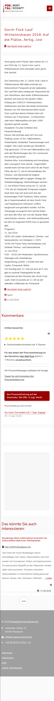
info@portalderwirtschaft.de (18, 637)
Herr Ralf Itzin (27, 356)
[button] (27, 585)
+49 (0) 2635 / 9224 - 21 (18, 642)
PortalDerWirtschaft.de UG (24, 621)
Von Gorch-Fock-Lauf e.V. (19, 46)
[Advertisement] (27, 468)
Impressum (7, 652)
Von (17, 547)
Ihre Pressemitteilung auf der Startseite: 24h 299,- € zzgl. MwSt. (25, 396)
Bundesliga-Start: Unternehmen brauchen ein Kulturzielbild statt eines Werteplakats (24, 539)
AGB (4, 662)
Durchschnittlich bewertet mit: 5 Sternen (26, 344)
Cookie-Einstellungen (12, 667)
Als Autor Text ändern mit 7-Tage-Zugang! (24, 412)
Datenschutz (8, 657)
